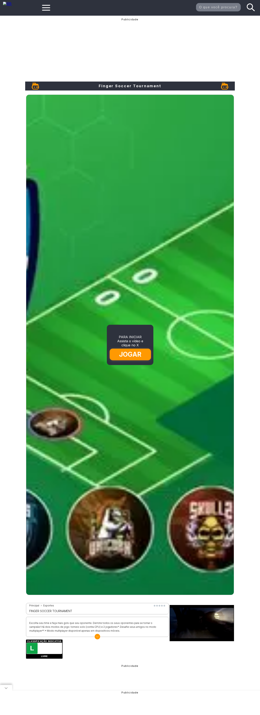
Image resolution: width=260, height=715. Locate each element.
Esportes (48, 605)
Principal (34, 605)
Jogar (130, 354)
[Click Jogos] (9, 5)
